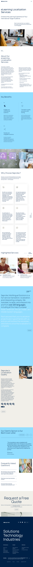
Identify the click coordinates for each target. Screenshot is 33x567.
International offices (15, 548)
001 (4, 102)
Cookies (18, 561)
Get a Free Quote (22, 434)
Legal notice (9, 561)
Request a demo (16, 549)
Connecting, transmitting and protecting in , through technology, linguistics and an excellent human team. (18, 558)
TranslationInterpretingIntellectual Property (31, 215)
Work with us (15, 551)
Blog (4, 549)
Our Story (4, 557)
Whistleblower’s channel (16, 553)
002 (21, 102)
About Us (5, 547)
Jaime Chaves (9, 449)
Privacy (14, 561)
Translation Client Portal (25, 548)
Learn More (29, 330)
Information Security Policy (6, 552)
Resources (5, 550)
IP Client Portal (25, 549)
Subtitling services (23, 274)
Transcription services (7, 274)
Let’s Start (16, 509)
